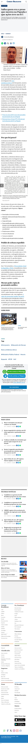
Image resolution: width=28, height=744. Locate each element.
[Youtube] (17, 731)
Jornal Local (17, 688)
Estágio (16, 613)
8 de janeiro (6, 345)
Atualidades (17, 701)
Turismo (2, 632)
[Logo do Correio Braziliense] (14, 1)
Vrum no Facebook (5, 700)
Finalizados (17, 641)
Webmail (3, 648)
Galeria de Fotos (18, 663)
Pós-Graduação (18, 626)
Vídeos (2, 696)
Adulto (2, 662)
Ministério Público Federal (10, 354)
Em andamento (18, 637)
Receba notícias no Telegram (16, 376)
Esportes (3, 622)
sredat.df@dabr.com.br (19, 382)
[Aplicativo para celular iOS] (20, 720)
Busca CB (3, 676)
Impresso (4, 668)
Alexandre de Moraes (19, 345)
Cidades (2, 611)
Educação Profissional (19, 625)
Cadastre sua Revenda (5, 704)
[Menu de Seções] (2, 1)
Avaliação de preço (5, 694)
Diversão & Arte (4, 621)
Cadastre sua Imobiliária (20, 668)
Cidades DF (8, 33)
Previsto (16, 635)
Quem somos (4, 634)
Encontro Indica (18, 703)
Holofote (3, 628)
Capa (2, 609)
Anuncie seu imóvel (18, 650)
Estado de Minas (18, 708)
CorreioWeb (5, 645)
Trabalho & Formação (19, 611)
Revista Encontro (20, 695)
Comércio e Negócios (5, 665)
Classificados (5, 650)
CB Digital (3, 674)
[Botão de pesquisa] (26, 1)
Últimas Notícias (18, 617)
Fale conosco (17, 628)
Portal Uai (17, 710)
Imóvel (17, 645)
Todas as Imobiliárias (19, 667)
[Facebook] (5, 44)
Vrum (3, 684)
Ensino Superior (18, 609)
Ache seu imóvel (18, 648)
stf (15, 359)
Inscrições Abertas (18, 639)
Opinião (2, 626)
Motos (2, 698)
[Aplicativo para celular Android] (20, 724)
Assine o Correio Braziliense (7, 680)
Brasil (2, 615)
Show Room (17, 659)
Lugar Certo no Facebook (20, 665)
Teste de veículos (4, 692)
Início (2, 33)
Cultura (16, 619)
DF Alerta (17, 686)
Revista (16, 699)
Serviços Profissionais (5, 663)
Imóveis (2, 655)
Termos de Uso (4, 638)
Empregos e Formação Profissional (5, 659)
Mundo (2, 619)
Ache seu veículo (4, 686)
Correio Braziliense (5, 606)
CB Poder (16, 690)
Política (2, 613)
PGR (10, 359)
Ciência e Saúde (4, 624)
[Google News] (11, 44)
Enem (16, 615)
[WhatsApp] (2, 44)
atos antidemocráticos (9, 350)
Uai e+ (16, 712)
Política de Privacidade (5, 636)
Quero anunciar (4, 653)
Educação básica (18, 608)
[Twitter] (8, 44)
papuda (4, 359)
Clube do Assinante (5, 678)
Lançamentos (17, 653)
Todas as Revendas (5, 702)
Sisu (15, 623)
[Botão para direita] (26, 185)
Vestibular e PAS (18, 621)
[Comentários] (14, 44)
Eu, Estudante (19, 605)
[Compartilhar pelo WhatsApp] (20, 426)
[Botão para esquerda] (2, 185)
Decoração (17, 661)
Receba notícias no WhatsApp (16, 371)
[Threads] (23, 731)
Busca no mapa (18, 651)
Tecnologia (3, 630)
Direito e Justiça (4, 672)
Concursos (18, 631)
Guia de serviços (18, 657)
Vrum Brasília (17, 692)
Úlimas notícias (18, 655)
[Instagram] (14, 731)
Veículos (3, 657)
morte (23, 354)
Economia (3, 617)
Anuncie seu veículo (5, 688)
